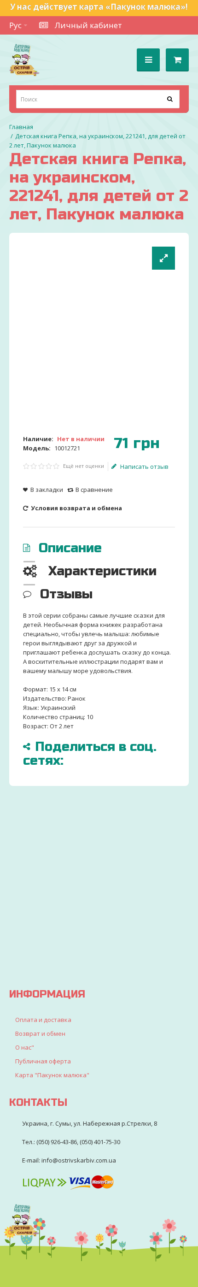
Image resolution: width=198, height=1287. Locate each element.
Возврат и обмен (40, 1033)
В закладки (46, 489)
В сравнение (94, 489)
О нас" (24, 1047)
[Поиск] (170, 99)
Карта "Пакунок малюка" (52, 1075)
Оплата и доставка (43, 1019)
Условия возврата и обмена (75, 508)
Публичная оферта (43, 1061)
